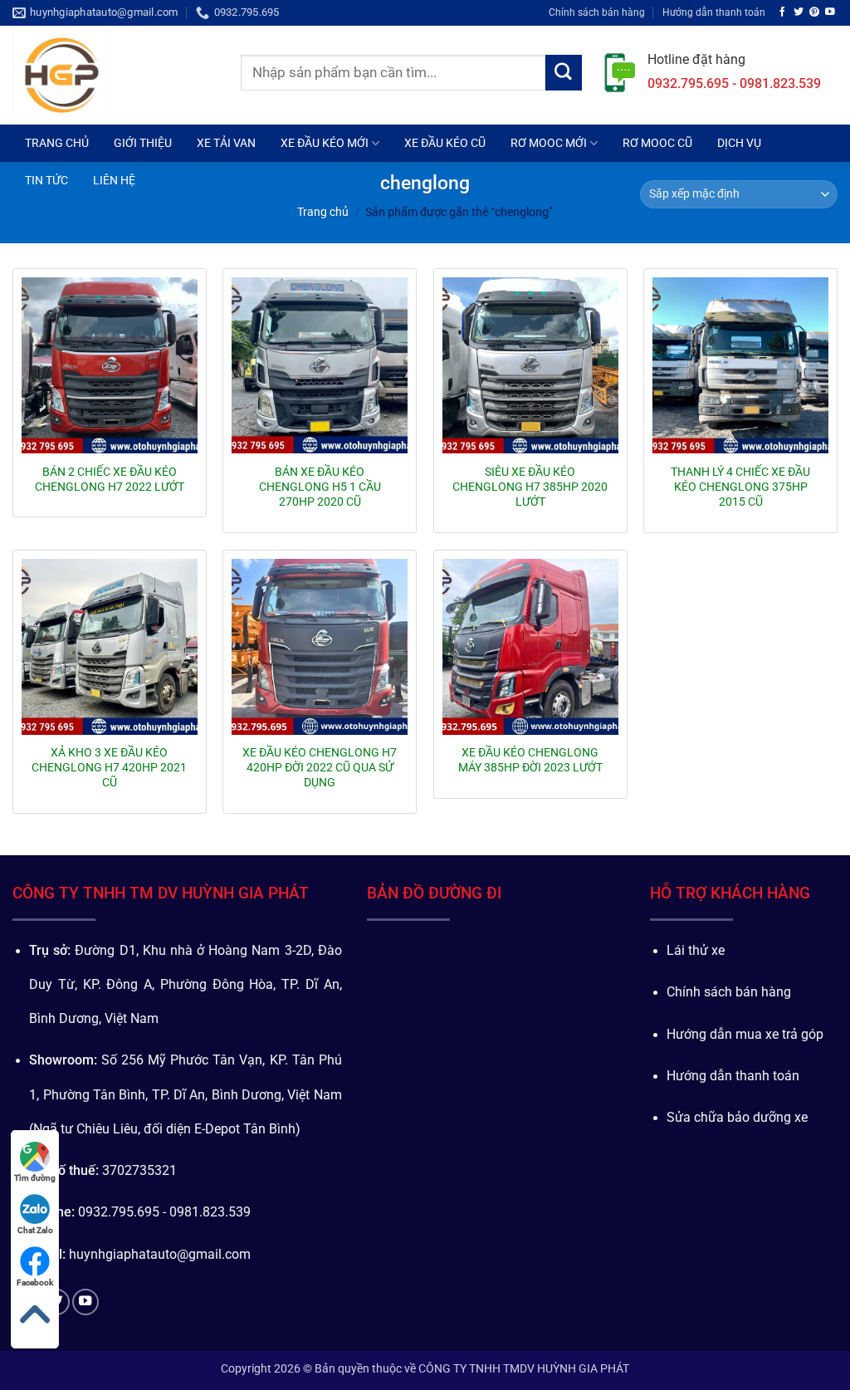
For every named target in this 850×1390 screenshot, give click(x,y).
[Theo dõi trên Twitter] (799, 12)
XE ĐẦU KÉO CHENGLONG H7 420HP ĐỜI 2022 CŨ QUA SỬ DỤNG (319, 767)
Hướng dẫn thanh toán (713, 12)
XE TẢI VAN (226, 142)
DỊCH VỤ (739, 142)
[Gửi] (563, 73)
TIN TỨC (46, 180)
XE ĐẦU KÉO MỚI (325, 142)
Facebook (35, 1282)
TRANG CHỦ (57, 142)
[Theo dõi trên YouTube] (830, 12)
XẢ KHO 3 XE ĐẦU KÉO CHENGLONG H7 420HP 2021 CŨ (109, 767)
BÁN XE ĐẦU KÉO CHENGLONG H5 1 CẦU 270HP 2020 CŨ (320, 486)
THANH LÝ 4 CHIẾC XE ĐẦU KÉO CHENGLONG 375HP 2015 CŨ (740, 486)
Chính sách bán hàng (597, 12)
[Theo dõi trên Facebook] (783, 12)
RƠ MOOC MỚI (548, 142)
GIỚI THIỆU (143, 142)
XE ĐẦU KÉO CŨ (445, 142)
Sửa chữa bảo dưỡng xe (737, 1117)
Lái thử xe (696, 950)
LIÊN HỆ (114, 180)
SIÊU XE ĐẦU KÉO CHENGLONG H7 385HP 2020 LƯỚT (530, 486)
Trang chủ (323, 211)
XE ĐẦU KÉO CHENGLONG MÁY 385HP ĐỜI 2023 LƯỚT (530, 760)
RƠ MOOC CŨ (657, 142)
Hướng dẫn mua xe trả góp (745, 1034)
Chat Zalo (35, 1230)
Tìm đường (35, 1177)
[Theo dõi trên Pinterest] (814, 12)
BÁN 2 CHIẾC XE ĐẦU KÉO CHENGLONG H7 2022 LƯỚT (109, 479)
